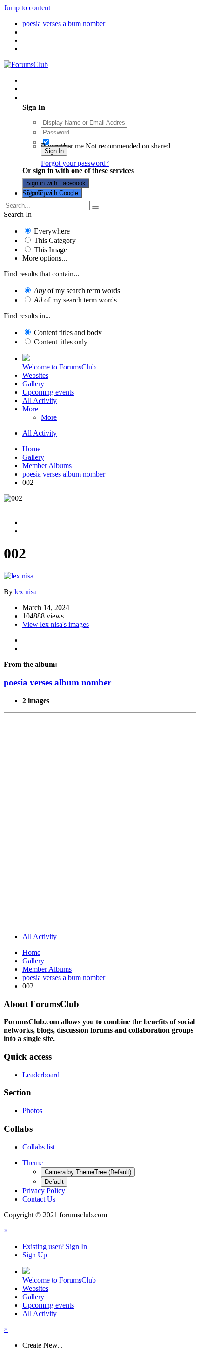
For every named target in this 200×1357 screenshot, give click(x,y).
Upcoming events (48, 392)
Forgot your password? (75, 163)
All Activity (39, 400)
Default (54, 1181)
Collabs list (38, 1147)
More (30, 409)
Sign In (54, 151)
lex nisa (25, 592)
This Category (55, 240)
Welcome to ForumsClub (59, 367)
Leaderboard (41, 1075)
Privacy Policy (43, 1191)
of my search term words (77, 291)
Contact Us (38, 1199)
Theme (32, 1163)
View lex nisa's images (55, 624)
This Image (50, 250)
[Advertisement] (100, 825)
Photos (32, 1111)
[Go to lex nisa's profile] (18, 576)
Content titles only (60, 342)
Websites (35, 375)
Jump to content (27, 8)
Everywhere (52, 231)
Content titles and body (68, 332)
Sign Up (34, 193)
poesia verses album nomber (57, 682)
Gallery (33, 384)
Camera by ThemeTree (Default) (88, 1172)
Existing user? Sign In (56, 97)
